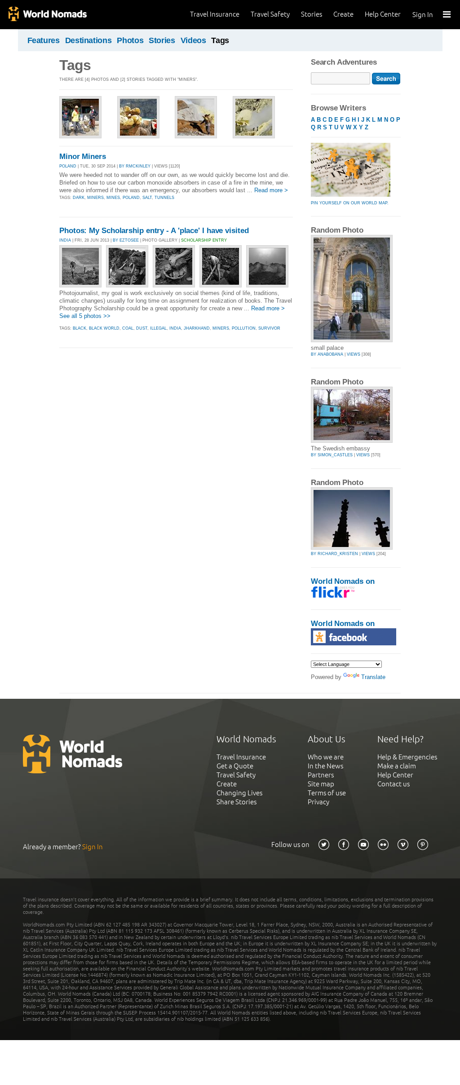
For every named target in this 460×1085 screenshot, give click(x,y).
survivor (269, 328)
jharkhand (197, 328)
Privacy (318, 802)
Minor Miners (82, 156)
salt (147, 197)
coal (127, 328)
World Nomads (47, 14)
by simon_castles (332, 455)
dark (78, 197)
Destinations (88, 40)
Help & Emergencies (407, 757)
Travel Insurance (214, 14)
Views (353, 354)
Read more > (271, 190)
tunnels (164, 197)
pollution (244, 328)
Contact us (393, 784)
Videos (193, 40)
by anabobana (327, 354)
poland (131, 197)
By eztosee (126, 240)
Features (43, 40)
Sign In (422, 14)
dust (141, 328)
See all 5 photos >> (85, 316)
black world (104, 328)
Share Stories (237, 802)
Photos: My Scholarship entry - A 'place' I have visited (154, 230)
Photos (130, 40)
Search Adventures (344, 62)
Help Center (383, 14)
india (175, 328)
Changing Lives (239, 793)
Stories (311, 14)
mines (113, 197)
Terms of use (327, 793)
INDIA (65, 240)
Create (343, 14)
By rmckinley (134, 166)
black (79, 328)
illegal (158, 328)
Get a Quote (235, 766)
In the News (325, 766)
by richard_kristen (334, 553)
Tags (220, 40)
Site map (321, 784)
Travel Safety (270, 14)
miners (95, 197)
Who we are (326, 757)
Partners (321, 775)
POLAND (67, 166)
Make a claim (396, 766)
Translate (373, 677)
